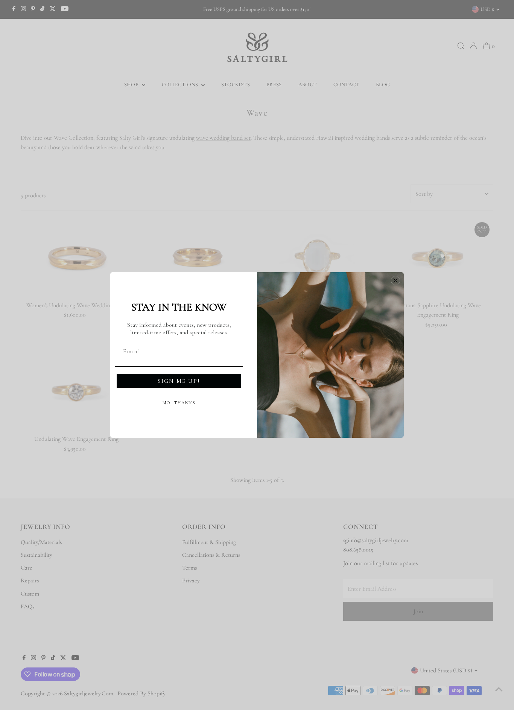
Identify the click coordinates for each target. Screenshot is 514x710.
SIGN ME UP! (179, 381)
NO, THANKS (179, 402)
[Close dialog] (395, 280)
